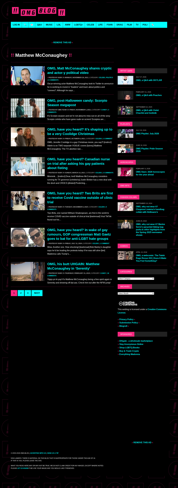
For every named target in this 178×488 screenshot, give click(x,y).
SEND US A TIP (53, 453)
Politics (109, 77)
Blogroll (123, 326)
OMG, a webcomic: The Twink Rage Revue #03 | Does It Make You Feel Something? (151, 258)
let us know (22, 468)
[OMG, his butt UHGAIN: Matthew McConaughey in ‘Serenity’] (28, 279)
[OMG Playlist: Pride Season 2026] (125, 151)
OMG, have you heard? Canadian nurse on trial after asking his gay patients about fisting (78, 163)
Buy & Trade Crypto (129, 351)
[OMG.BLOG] (38, 11)
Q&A (39, 25)
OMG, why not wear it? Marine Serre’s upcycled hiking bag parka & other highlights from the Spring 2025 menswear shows (150, 229)
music (49, 25)
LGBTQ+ (78, 25)
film (129, 25)
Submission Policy (128, 323)
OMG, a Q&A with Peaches (149, 95)
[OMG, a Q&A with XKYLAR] (125, 83)
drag (120, 25)
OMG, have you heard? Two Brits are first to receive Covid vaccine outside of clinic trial (80, 197)
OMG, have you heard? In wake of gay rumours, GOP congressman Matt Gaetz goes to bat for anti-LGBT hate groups (79, 234)
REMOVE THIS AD (62, 42)
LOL (59, 25)
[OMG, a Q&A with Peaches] (125, 98)
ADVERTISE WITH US (38, 453)
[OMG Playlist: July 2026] (125, 136)
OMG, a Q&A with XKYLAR (149, 80)
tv (137, 25)
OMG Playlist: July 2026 (147, 134)
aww (67, 25)
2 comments (53, 80)
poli (145, 25)
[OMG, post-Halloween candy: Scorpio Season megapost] (28, 116)
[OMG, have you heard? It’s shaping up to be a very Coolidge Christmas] (28, 145)
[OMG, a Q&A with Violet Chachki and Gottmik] (125, 113)
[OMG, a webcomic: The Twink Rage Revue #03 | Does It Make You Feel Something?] (125, 258)
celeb (90, 25)
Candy (104, 110)
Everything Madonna (129, 354)
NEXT (37, 293)
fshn (110, 25)
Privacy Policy (126, 319)
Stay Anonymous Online (131, 344)
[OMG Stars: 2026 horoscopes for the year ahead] (125, 174)
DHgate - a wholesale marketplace (136, 341)
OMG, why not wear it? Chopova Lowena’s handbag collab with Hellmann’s (150, 209)
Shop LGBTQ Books (129, 347)
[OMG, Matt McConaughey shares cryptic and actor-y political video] (28, 84)
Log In (16, 25)
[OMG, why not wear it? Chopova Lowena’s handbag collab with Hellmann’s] (125, 209)
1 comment (107, 139)
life (100, 25)
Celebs (102, 77)
